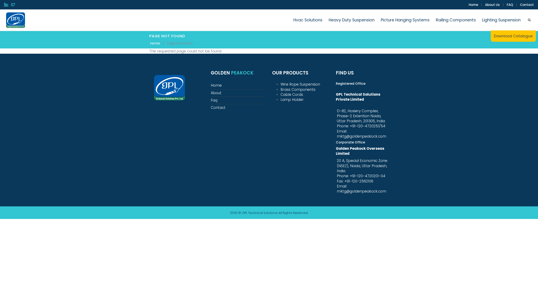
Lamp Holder (292, 99)
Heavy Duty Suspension (351, 20)
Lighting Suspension (501, 20)
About (216, 92)
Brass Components (298, 89)
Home (473, 5)
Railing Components (456, 20)
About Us (492, 5)
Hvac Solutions (307, 20)
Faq (214, 100)
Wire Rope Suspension (300, 84)
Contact (527, 5)
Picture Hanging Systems (405, 20)
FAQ (510, 5)
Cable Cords (292, 94)
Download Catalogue (513, 36)
